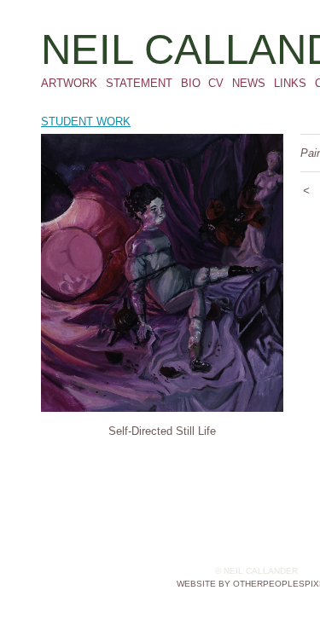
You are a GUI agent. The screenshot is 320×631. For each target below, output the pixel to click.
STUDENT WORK (86, 121)
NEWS (248, 83)
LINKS (290, 83)
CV (216, 83)
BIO (191, 83)
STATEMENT (139, 83)
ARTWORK (69, 83)
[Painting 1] (162, 273)
